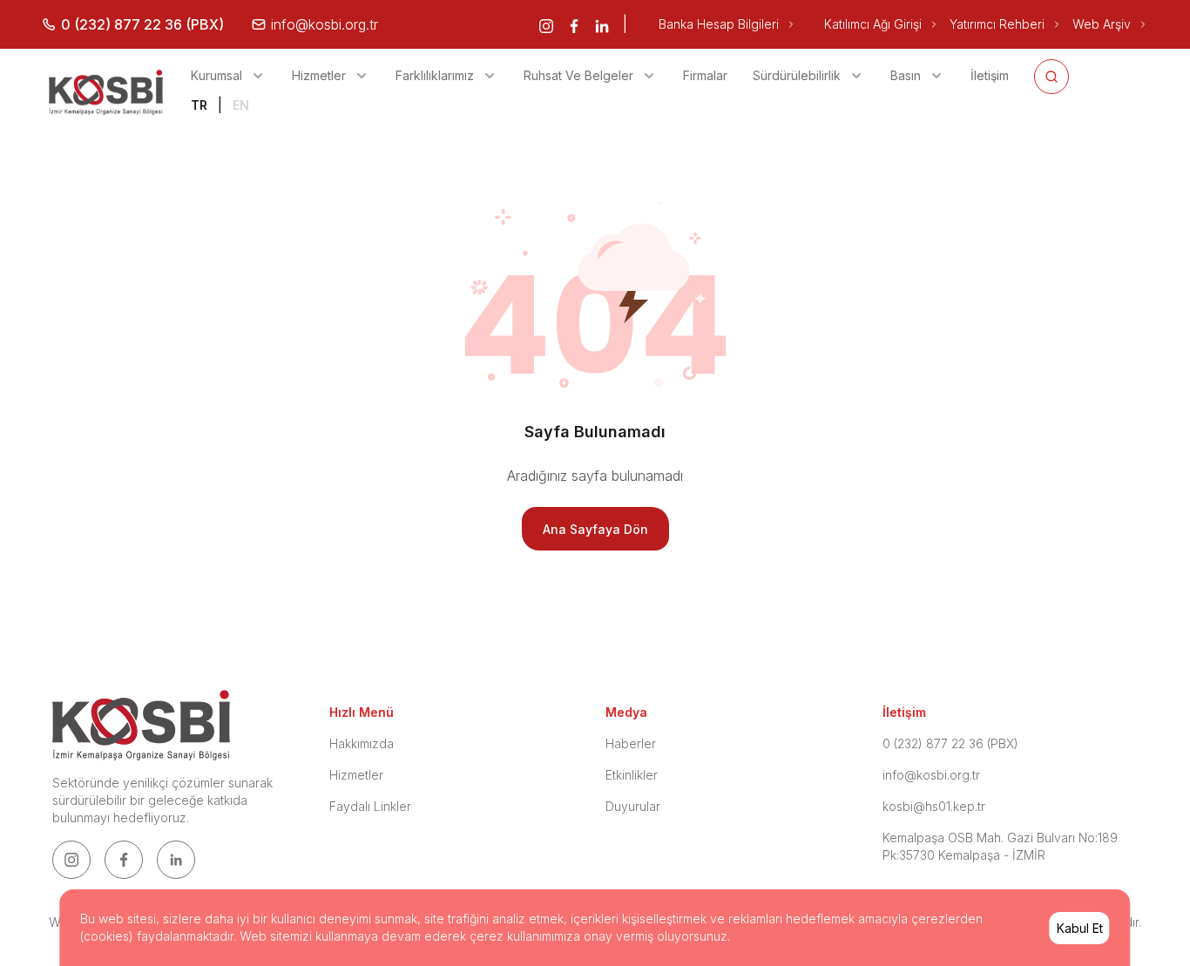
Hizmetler (356, 774)
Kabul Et (1080, 928)
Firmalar (705, 75)
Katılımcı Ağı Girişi (873, 24)
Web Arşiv (1101, 24)
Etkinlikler (631, 774)
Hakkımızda (361, 743)
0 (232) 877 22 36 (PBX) (950, 743)
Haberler (630, 743)
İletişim (989, 75)
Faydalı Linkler (370, 806)
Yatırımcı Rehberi (997, 24)
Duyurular (632, 806)
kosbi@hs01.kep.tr (933, 806)
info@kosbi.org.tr (931, 774)
